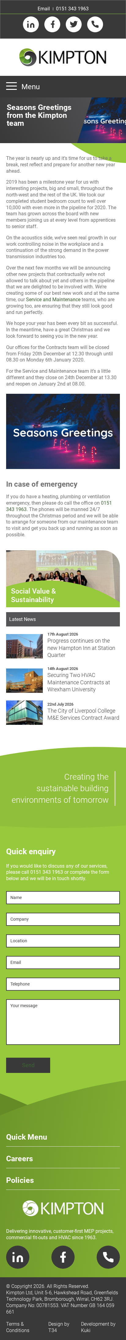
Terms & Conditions (17, 1327)
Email (44, 9)
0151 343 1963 (72, 9)
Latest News (22, 619)
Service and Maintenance (53, 299)
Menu (30, 87)
